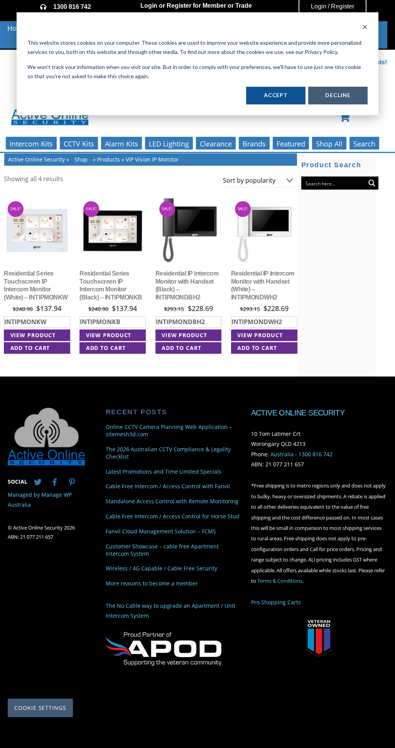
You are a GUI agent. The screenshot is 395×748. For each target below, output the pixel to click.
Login (148, 5)
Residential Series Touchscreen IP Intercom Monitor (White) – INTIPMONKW (36, 285)
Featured (291, 143)
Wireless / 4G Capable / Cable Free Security (161, 568)
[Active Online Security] (46, 462)
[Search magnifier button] (371, 183)
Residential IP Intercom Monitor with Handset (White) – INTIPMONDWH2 (262, 285)
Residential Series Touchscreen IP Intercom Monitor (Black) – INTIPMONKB (110, 285)
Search (364, 143)
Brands (254, 143)
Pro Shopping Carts (276, 602)
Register (179, 5)
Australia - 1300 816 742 (301, 453)
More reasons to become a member (152, 583)
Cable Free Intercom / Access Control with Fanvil (168, 486)
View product (33, 335)
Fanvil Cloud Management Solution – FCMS (161, 531)
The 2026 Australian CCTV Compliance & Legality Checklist (168, 453)
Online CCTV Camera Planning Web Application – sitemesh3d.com (169, 431)
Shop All (329, 143)
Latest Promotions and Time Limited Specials (163, 471)
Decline (337, 95)
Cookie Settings (40, 707)
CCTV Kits (79, 143)
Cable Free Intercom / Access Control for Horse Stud (173, 516)
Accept (276, 95)
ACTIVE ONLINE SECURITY (298, 412)
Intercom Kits (31, 143)
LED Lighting (169, 143)
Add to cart (30, 347)
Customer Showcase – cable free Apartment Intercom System (162, 550)
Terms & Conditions (279, 581)
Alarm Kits (121, 143)
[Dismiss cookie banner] (365, 28)
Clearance (216, 143)
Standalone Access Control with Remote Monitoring (172, 501)
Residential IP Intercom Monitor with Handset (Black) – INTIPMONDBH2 (187, 285)
